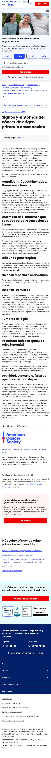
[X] (3, 645)
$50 (7, 56)
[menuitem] (46, 105)
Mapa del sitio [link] (7, 699)
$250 (31, 56)
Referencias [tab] (22, 426)
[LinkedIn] (14, 645)
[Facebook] (10, 645)
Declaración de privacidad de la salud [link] (15, 708)
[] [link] (21, 137)
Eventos (5, 671)
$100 (19, 56)
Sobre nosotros (8, 691)
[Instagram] (7, 645)
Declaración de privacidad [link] (11, 703)
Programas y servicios (10, 684)
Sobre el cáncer (8, 664)
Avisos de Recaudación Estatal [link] (13, 721)
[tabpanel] (25, 450)
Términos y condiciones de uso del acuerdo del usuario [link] (21, 716)
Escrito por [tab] (8, 426)
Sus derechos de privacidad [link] (12, 712)
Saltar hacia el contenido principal (14, 1)
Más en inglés (7, 677)
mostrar (21, 137)
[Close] (47, 11)
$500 (43, 56)
